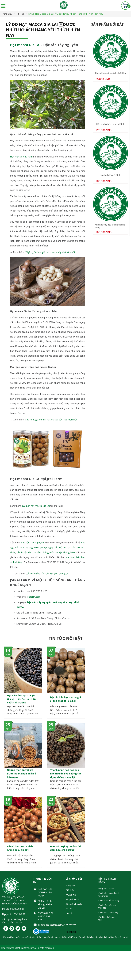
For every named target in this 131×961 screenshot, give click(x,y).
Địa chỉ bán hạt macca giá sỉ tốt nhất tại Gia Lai (65, 699)
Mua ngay (110, 84)
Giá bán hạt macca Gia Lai (36, 505)
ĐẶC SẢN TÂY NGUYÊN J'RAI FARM (45, 892)
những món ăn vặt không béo (58, 552)
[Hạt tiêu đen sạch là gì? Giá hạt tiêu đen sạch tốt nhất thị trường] (23, 670)
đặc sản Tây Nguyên (32, 542)
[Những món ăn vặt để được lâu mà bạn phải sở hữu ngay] (23, 745)
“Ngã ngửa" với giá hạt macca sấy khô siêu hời (50, 252)
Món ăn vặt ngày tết (46, 547)
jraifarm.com (33, 596)
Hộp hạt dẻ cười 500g (110, 175)
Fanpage (71, 924)
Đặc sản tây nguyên (11, 937)
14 (7, 650)
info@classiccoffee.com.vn (46, 924)
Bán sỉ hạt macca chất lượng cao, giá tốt (20, 848)
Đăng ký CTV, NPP (106, 888)
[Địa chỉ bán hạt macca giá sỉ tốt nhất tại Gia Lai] (66, 670)
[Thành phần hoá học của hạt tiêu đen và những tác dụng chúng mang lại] (66, 745)
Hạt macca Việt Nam (21, 156)
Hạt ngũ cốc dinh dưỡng (31, 937)
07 (50, 650)
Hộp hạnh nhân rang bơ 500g (110, 124)
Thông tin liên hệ (42, 880)
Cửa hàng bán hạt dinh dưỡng (100, 937)
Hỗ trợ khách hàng (107, 880)
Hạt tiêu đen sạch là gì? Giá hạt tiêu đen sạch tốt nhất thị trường (22, 699)
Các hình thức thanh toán (107, 918)
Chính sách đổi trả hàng (108, 900)
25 (7, 725)
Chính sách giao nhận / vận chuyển (108, 894)
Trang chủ (6, 13)
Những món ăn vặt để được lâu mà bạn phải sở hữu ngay (21, 773)
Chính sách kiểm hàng (108, 912)
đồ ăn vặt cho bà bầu (29, 552)
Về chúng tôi (74, 878)
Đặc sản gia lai (121, 937)
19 (7, 799)
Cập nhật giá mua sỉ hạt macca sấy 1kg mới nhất (51, 419)
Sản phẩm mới (72, 899)
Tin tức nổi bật (66, 638)
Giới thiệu (70, 890)
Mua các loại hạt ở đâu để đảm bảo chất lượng (65, 848)
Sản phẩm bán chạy (74, 904)
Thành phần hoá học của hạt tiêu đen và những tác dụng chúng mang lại (65, 773)
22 (50, 799)
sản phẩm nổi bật (107, 24)
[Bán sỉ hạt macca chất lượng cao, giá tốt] (23, 819)
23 (50, 725)
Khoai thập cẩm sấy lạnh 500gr (110, 73)
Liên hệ (69, 913)
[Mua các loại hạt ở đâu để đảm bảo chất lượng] (66, 819)
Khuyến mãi (71, 894)
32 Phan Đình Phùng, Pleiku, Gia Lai (45, 904)
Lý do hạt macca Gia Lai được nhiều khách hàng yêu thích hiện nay (65, 13)
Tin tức (20, 13)
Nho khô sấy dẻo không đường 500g (110, 226)
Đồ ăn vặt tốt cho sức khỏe (74, 937)
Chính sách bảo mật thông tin (107, 906)
